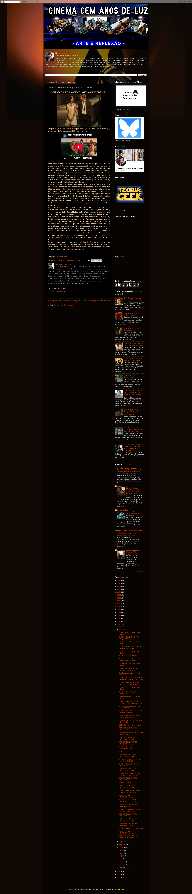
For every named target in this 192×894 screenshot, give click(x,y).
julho (121, 850)
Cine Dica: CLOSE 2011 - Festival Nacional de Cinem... (130, 647)
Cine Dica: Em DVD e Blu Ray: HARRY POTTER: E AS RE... (130, 683)
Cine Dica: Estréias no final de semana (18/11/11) (129, 716)
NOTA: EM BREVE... (126, 783)
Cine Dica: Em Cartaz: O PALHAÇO (131, 828)
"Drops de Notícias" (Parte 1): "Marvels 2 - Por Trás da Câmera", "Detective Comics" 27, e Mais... (134, 491)
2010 (119, 871)
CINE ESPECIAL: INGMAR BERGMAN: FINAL (128, 805)
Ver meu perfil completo (53, 69)
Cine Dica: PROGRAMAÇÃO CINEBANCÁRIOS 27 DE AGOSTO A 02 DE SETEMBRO (134, 447)
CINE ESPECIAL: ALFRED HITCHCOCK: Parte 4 (128, 796)
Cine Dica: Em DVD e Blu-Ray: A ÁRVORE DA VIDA (130, 747)
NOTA (121, 751)
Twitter (65, 256)
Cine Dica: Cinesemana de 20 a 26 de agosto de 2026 (133, 344)
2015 (119, 612)
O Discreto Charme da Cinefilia (128, 550)
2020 (119, 598)
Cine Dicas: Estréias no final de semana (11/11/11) (130, 760)
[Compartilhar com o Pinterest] (101, 260)
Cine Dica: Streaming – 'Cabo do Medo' (132, 314)
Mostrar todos (140, 571)
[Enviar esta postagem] (88, 260)
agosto (121, 847)
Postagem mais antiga (99, 300)
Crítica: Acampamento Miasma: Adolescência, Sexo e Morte (127, 534)
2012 (119, 621)
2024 (119, 586)
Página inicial (79, 300)
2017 (119, 607)
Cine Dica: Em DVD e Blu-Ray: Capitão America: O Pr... (129, 638)
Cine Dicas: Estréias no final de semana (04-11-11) (130, 810)
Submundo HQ (122, 486)
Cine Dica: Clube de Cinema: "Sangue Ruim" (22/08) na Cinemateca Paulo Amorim (132, 411)
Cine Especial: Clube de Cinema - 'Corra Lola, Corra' (134, 299)
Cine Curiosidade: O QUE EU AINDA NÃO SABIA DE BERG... (131, 801)
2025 (119, 583)
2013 (119, 618)
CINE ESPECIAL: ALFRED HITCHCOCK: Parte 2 (128, 819)
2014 (119, 615)
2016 (119, 610)
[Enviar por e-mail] (92, 260)
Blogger (121, 889)
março (121, 862)
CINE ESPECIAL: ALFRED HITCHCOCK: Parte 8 (128, 755)
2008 (119, 877)
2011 (119, 624)
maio (121, 856)
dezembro (123, 627)
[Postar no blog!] (94, 260)
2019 (119, 601)
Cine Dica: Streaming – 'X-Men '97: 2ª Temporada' (133, 359)
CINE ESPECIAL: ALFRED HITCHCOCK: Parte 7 (128, 769)
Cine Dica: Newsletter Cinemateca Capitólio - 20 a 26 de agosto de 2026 (134, 429)
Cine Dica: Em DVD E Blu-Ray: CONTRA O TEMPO (129, 693)
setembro (122, 844)
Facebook (59, 256)
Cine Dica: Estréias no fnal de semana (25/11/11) (129, 669)
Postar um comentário (58, 291)
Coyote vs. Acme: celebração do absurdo (133, 513)
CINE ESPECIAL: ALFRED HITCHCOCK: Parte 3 (128, 815)
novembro (123, 630)
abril (121, 859)
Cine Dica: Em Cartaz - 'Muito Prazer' (132, 376)
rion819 (104, 889)
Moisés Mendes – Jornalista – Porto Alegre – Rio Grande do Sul (129, 469)
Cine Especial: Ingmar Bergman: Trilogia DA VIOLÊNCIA (130, 774)
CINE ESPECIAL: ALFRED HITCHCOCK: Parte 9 (128, 743)
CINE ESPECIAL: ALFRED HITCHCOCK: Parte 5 (128, 786)
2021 (119, 595)
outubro (122, 841)
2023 (119, 589)
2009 (119, 874)
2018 (119, 604)
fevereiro (122, 865)
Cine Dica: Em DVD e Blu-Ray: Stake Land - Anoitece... (129, 791)
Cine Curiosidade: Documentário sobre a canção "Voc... (130, 660)
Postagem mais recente (59, 300)
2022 (119, 592)
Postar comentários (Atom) (63, 305)
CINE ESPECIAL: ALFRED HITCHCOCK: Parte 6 (128, 779)
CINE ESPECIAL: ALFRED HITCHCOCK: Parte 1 (128, 832)
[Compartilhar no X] (97, 260)
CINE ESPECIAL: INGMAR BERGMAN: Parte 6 (128, 824)
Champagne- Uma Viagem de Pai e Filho (133, 553)
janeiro (121, 868)
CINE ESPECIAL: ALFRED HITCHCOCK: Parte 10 (128, 738)
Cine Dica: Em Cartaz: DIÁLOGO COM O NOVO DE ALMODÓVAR (131, 678)
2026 (119, 580)
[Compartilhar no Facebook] (99, 260)
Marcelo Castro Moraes (66, 53)
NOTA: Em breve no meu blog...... (130, 725)
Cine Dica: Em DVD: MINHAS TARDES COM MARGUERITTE (130, 702)
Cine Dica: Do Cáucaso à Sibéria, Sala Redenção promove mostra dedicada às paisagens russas (133, 393)
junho (121, 853)
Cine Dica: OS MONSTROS (128, 656)
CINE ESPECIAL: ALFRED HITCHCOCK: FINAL (128, 729)
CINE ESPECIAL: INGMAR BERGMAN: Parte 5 (128, 837)
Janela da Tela (122, 510)
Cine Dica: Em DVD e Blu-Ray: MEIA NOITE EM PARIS (131, 711)
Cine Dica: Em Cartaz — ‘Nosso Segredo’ (132, 329)
